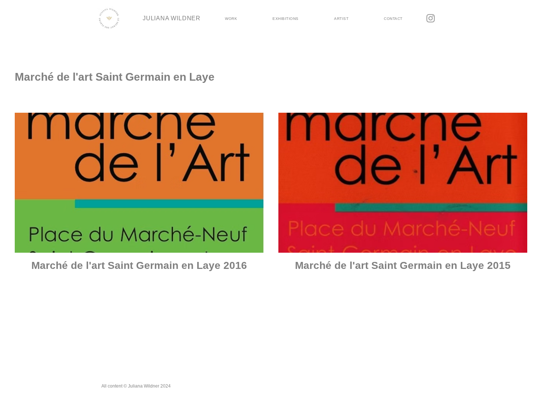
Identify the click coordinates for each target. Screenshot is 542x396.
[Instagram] (430, 18)
